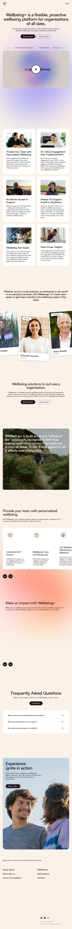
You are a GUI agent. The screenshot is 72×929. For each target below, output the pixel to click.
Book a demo (28, 36)
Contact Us (36, 703)
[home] (4, 3)
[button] (67, 3)
